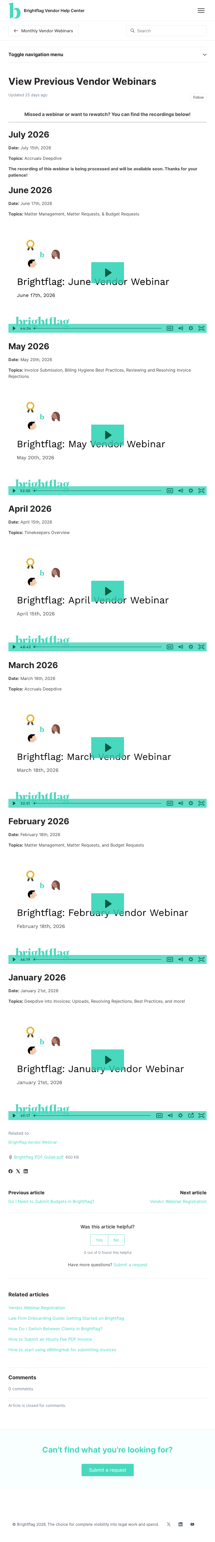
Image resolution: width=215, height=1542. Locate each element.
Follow (198, 97)
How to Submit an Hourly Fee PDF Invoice (50, 1339)
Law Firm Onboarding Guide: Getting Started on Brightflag (66, 1318)
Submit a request (130, 1264)
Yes (99, 1240)
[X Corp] (18, 1171)
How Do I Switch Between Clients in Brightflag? (55, 1328)
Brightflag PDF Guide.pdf (38, 1157)
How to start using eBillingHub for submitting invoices (62, 1349)
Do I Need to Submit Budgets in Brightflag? (51, 1201)
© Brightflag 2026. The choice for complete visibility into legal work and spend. (85, 1524)
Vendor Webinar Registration (178, 1201)
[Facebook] (10, 1171)
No (116, 1240)
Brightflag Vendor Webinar (32, 1142)
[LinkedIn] (26, 1171)
